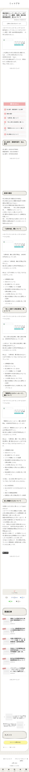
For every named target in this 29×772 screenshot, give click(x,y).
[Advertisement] (14, 84)
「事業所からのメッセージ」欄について (14, 129)
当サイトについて (7, 758)
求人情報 (6, 552)
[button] (18, 601)
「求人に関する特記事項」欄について (14, 123)
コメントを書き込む (15, 742)
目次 (13, 104)
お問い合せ (14, 763)
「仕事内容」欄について (13, 118)
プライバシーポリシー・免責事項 (21, 759)
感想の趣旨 (9, 113)
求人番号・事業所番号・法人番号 (15, 109)
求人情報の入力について (13, 134)
